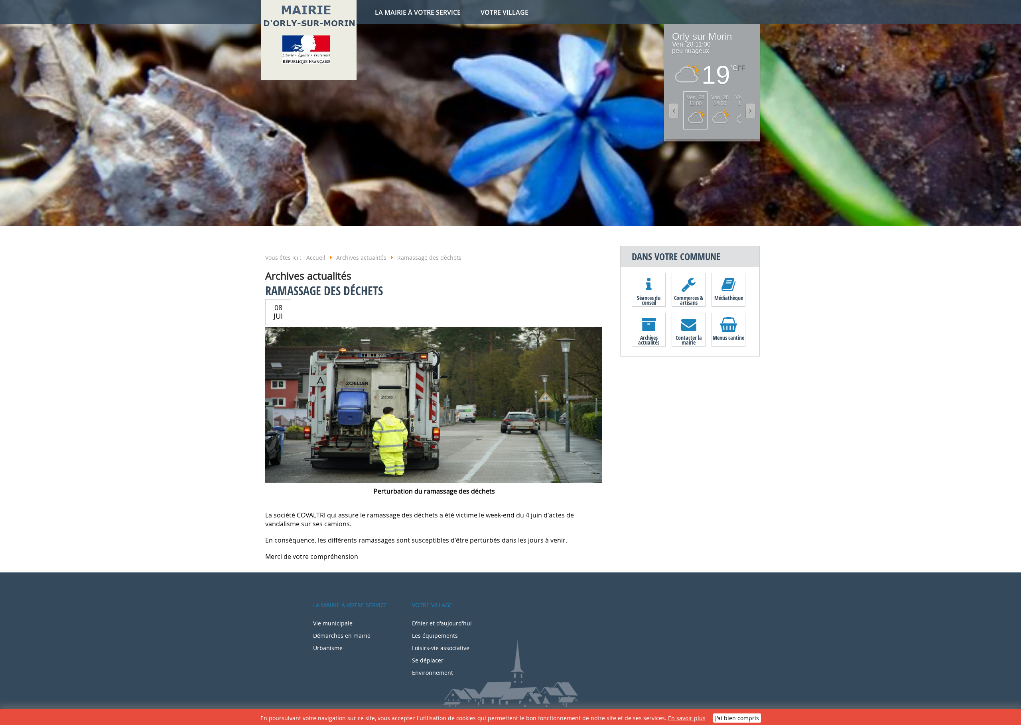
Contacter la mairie (689, 340)
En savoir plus (687, 718)
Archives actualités (648, 340)
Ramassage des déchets (324, 290)
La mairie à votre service (418, 12)
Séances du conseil (648, 300)
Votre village (504, 12)
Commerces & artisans (688, 300)
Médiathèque (728, 298)
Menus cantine (728, 337)
